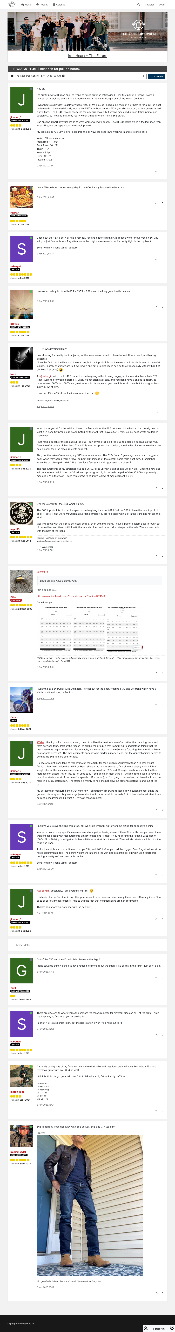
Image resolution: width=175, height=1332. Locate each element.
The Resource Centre (27, 75)
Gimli (13, 988)
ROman (14, 323)
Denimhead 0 (18, 1151)
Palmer (14, 212)
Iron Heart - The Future (87, 56)
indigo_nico (17, 1091)
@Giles (40, 742)
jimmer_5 (15, 117)
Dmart (14, 717)
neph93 (14, 529)
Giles (13, 597)
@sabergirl (46, 376)
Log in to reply (156, 76)
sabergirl (15, 266)
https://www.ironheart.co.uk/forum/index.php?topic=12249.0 (71, 596)
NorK (13, 374)
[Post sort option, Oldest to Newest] (144, 76)
